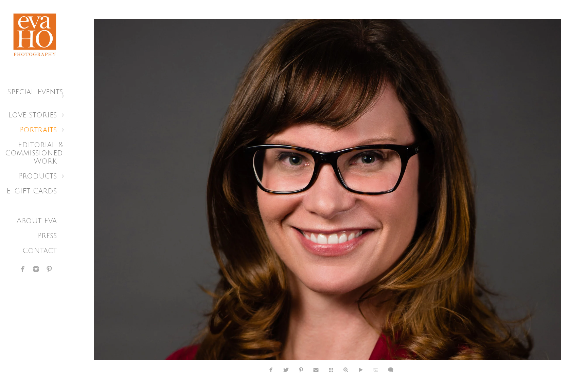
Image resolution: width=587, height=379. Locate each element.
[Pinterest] (49, 269)
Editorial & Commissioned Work (34, 153)
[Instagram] (36, 269)
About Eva (37, 221)
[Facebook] (23, 269)
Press (47, 236)
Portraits (38, 130)
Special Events (35, 92)
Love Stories (32, 115)
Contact (39, 251)
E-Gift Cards (31, 191)
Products (37, 176)
